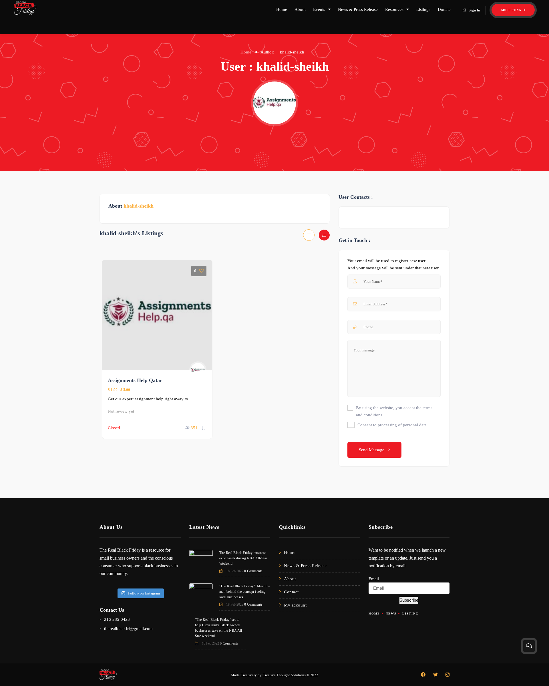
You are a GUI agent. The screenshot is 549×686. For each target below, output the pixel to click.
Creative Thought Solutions (284, 675)
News (391, 613)
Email (374, 578)
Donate (444, 9)
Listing (410, 613)
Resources (394, 9)
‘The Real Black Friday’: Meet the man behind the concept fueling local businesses (244, 591)
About (300, 9)
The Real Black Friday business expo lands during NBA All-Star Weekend (243, 558)
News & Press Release (358, 9)
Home (281, 9)
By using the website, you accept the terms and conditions (394, 411)
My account (295, 605)
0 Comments (253, 571)
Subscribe (408, 600)
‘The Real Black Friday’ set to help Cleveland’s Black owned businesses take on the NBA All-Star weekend (219, 628)
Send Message (372, 450)
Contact (291, 592)
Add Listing (511, 10)
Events (319, 9)
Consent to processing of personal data (392, 425)
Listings (423, 9)
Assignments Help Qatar (135, 380)
